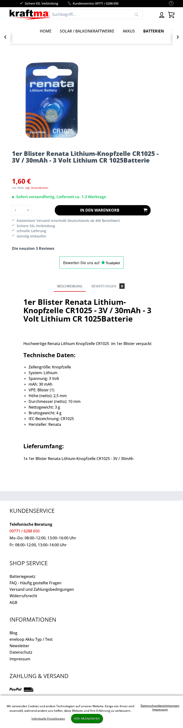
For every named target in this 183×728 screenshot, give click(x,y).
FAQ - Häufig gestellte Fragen (35, 583)
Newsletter (19, 645)
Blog (13, 632)
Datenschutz (21, 652)
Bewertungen (107, 286)
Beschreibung (69, 286)
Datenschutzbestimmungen (160, 706)
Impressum (20, 659)
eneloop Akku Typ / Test (31, 639)
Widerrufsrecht (23, 595)
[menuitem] (168, 3)
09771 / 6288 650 (25, 531)
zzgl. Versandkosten (36, 187)
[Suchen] (136, 14)
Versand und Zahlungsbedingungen (42, 589)
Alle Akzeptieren (87, 718)
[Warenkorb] (171, 14)
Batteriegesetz (23, 576)
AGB (13, 602)
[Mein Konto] (161, 14)
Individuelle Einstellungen (48, 719)
